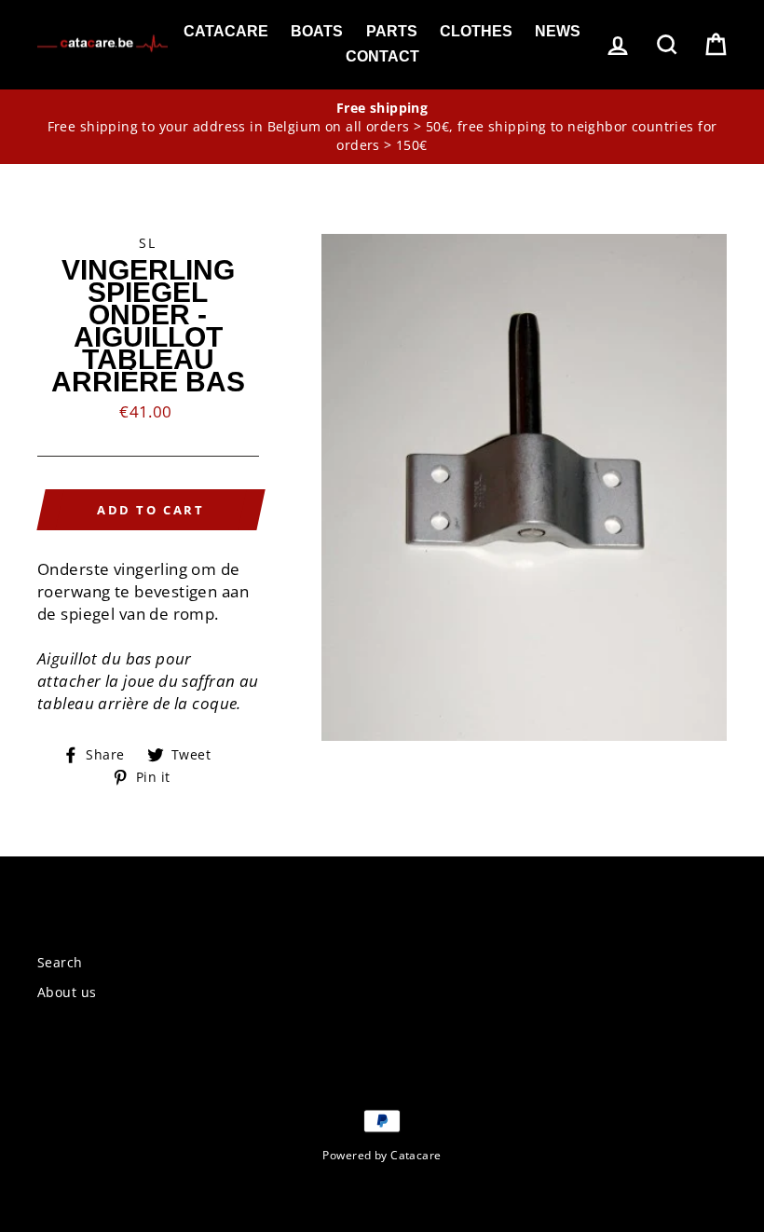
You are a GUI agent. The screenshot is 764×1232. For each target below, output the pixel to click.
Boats (317, 31)
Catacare (226, 31)
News (557, 31)
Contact (382, 56)
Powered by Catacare (381, 1154)
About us (66, 992)
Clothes (476, 31)
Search (60, 962)
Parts (391, 31)
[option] (382, 127)
